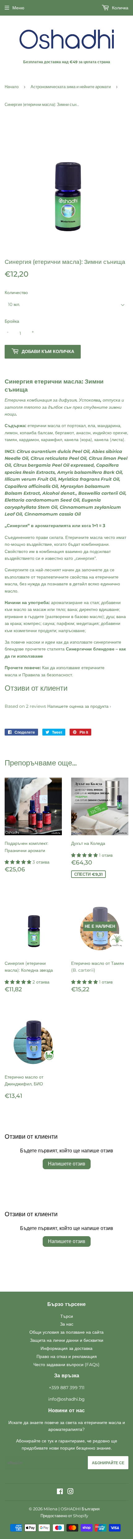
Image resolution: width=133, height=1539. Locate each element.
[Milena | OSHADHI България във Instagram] (70, 1492)
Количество (16, 292)
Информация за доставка (66, 1348)
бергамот (64, 433)
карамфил (51, 439)
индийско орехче (110, 433)
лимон (11, 433)
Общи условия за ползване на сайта (66, 1332)
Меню (18, 8)
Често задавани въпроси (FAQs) (66, 1364)
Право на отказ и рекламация (66, 1356)
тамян (11, 439)
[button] (18, 862)
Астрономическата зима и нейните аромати (71, 86)
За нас (66, 1324)
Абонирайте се (108, 1462)
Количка (119, 8)
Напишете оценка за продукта (78, 706)
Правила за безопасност (47, 675)
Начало (12, 86)
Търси (66, 1316)
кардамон (29, 439)
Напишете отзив (66, 1164)
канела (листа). (109, 439)
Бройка (12, 321)
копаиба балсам (36, 433)
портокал (76, 425)
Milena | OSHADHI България (72, 1508)
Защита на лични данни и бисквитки (66, 1340)
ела (91, 425)
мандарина (108, 425)
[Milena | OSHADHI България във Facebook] (60, 1492)
